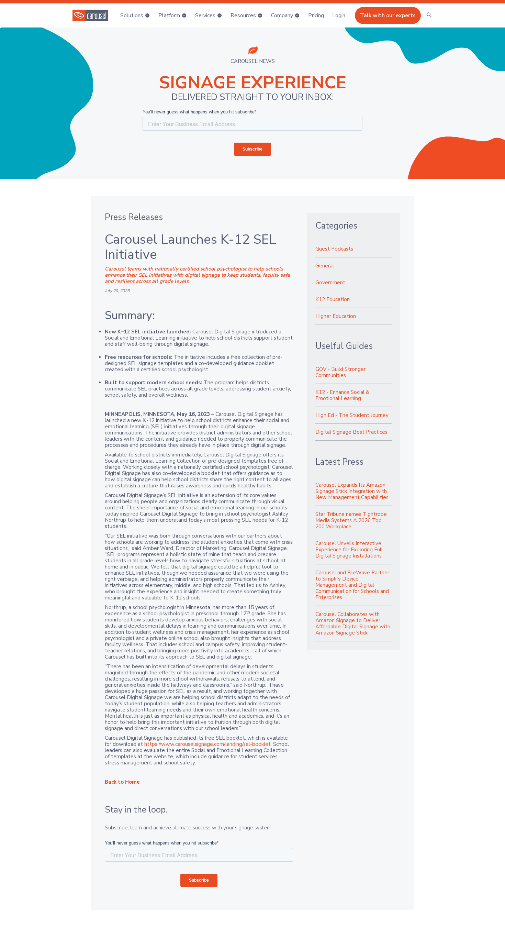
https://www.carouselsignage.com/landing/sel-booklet (207, 744)
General (324, 265)
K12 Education (332, 299)
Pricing (316, 15)
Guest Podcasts (334, 248)
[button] (135, 15)
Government (330, 282)
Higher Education (335, 316)
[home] (90, 15)
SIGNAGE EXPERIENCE (252, 83)
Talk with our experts (388, 15)
